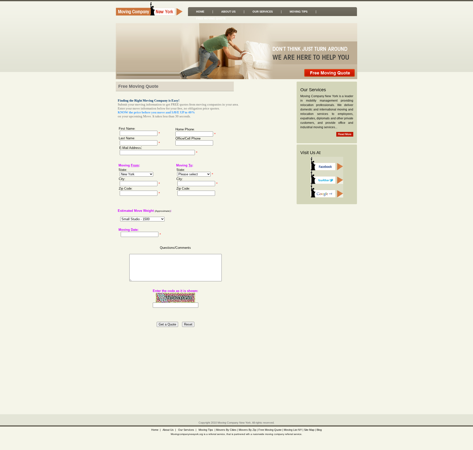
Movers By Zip (247, 429)
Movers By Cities (225, 429)
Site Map (309, 429)
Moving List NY (293, 429)
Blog (319, 429)
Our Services (263, 11)
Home (200, 11)
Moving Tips (298, 11)
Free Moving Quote (211, 18)
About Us (228, 11)
